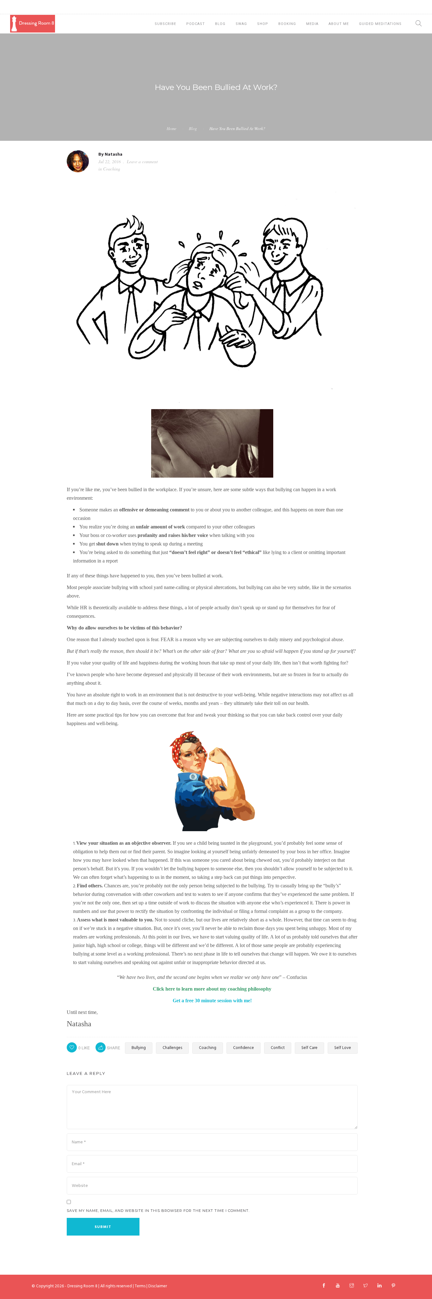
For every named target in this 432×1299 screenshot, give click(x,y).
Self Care (309, 1048)
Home (171, 128)
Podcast (195, 24)
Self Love (342, 1048)
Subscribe (165, 24)
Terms (140, 1286)
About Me (339, 24)
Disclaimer (157, 1286)
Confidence (243, 1048)
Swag (241, 24)
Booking (287, 24)
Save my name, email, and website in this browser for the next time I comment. (158, 1210)
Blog (220, 24)
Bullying (139, 1048)
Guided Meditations (380, 24)
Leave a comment (142, 161)
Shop (262, 24)
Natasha (113, 154)
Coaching (111, 169)
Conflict (278, 1048)
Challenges (172, 1048)
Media (312, 24)
